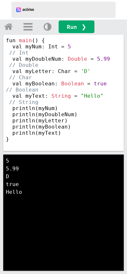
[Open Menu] (28, 26)
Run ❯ (76, 27)
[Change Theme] (47, 26)
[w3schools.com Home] (8, 26)
